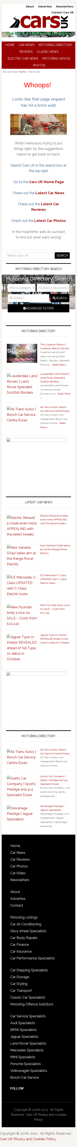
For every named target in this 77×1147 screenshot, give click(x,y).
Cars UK (38, 22)
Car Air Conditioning (25, 924)
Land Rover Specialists (28, 1043)
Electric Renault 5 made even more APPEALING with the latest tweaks (54, 519)
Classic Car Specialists (27, 997)
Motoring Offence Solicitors (31, 1004)
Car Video (17, 873)
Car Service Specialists (28, 1016)
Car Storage (19, 977)
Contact (16, 905)
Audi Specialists (22, 1023)
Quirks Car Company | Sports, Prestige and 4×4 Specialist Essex (54, 780)
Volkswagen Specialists (28, 1071)
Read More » (59, 364)
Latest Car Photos (50, 221)
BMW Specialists (23, 1030)
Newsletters (19, 880)
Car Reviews (20, 859)
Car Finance (19, 945)
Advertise (17, 899)
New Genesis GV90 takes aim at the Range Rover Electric (55, 549)
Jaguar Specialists (24, 1037)
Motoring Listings (24, 917)
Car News (17, 853)
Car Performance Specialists (32, 958)
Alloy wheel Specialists (28, 931)
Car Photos (19, 866)
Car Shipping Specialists (29, 970)
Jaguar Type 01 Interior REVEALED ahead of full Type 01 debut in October (55, 638)
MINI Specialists (22, 1057)
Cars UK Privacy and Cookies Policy (28, 1139)
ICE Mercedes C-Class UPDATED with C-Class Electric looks (53, 579)
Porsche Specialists (25, 1064)
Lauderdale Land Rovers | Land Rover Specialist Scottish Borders (55, 377)
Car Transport (21, 991)
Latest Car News (50, 193)
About (15, 892)
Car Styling (18, 984)
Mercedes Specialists (27, 1050)
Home (15, 846)
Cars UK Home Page (46, 182)
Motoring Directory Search (39, 269)
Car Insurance (21, 951)
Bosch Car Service (24, 1077)
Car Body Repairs (24, 938)
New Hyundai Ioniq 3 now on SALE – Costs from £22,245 (55, 609)
